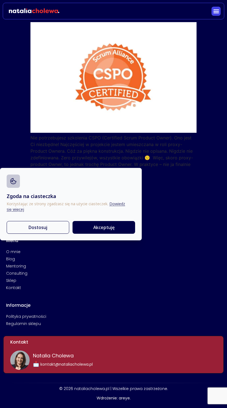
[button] (216, 11)
